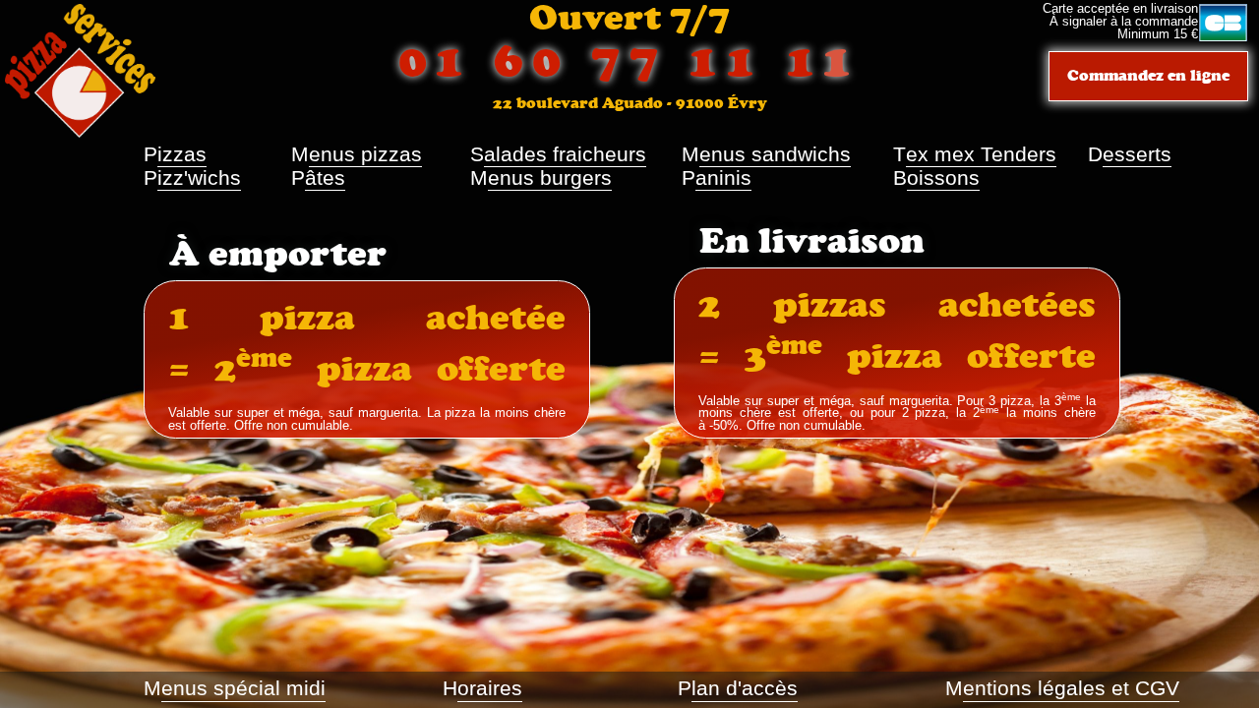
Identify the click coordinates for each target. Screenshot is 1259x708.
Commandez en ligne (1148, 75)
